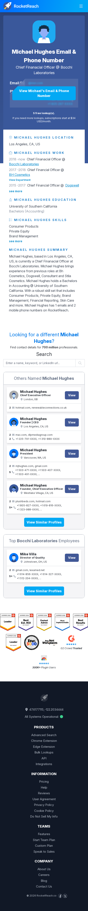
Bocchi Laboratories (24, 164)
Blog (44, 881)
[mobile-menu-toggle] (81, 6)
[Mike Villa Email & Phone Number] (13, 557)
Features (44, 834)
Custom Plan (44, 846)
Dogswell (72, 185)
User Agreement (44, 799)
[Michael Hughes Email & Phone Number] (44, 31)
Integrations (44, 764)
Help (44, 787)
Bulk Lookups (43, 752)
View (72, 395)
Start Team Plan (44, 840)
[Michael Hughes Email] (13, 395)
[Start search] (80, 363)
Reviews (44, 793)
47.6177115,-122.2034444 (45, 709)
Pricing (44, 781)
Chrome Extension (44, 741)
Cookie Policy (44, 811)
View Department (19, 179)
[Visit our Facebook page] (60, 896)
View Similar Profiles (44, 522)
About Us (44, 869)
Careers (44, 875)
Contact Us (44, 886)
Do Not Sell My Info (44, 816)
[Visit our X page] (65, 896)
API (44, 758)
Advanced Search (43, 735)
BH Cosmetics (19, 175)
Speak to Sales (44, 851)
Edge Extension (44, 747)
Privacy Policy (44, 805)
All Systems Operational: (42, 717)
